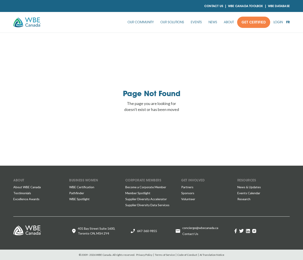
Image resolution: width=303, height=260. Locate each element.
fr (288, 22)
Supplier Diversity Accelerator (146, 199)
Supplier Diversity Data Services (147, 205)
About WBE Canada (27, 187)
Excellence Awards (26, 199)
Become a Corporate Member (145, 187)
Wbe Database (279, 6)
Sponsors (187, 193)
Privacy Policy (144, 254)
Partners (187, 187)
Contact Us (213, 6)
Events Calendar (248, 193)
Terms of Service (165, 254)
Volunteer (188, 199)
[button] (140, 22)
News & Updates (249, 187)
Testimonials (22, 193)
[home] (27, 22)
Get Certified (254, 22)
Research (243, 199)
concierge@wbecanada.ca (200, 228)
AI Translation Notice (212, 254)
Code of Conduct (187, 254)
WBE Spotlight (79, 199)
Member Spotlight (137, 193)
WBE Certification (81, 187)
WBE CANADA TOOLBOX (245, 6)
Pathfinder (76, 193)
